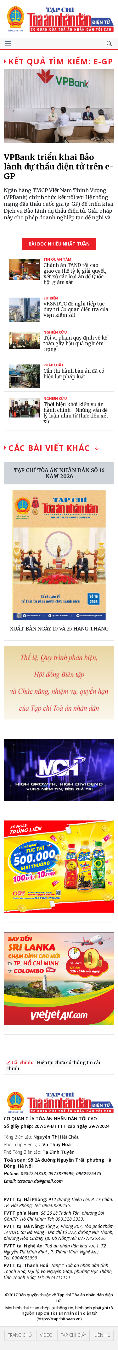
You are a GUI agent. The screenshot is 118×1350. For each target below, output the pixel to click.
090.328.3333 (69, 1219)
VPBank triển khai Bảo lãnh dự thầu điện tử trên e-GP (59, 166)
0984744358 (33, 1173)
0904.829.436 (56, 1205)
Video (46, 1335)
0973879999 (61, 1173)
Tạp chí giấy (73, 1335)
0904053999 (24, 1258)
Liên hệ (102, 1335)
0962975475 (88, 1173)
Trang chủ (20, 1335)
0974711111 (57, 1277)
